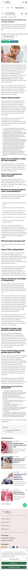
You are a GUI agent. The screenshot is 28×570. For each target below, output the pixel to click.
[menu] (26, 2)
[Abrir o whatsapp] (25, 505)
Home (8, 7)
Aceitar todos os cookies (14, 567)
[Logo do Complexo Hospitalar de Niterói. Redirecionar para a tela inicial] (7, 2)
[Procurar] (23, 2)
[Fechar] (26, 550)
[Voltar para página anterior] (2, 8)
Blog (12, 7)
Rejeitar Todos (14, 563)
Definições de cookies (14, 559)
